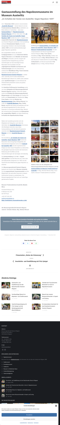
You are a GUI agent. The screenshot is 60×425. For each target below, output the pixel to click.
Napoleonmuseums (22, 40)
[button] (56, 406)
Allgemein (12, 235)
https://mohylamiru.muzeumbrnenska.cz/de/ (14, 200)
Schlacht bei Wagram (35, 235)
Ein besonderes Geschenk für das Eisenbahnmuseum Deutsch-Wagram (50, 306)
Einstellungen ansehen (29, 419)
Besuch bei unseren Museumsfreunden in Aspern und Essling (50, 296)
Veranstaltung (43, 235)
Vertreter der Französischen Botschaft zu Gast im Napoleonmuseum (49, 284)
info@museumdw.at (6, 347)
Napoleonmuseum (26, 235)
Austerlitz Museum (17, 133)
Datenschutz (30, 422)
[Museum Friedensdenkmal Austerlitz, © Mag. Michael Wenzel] (35, 123)
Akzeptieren (29, 414)
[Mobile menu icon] (56, 2)
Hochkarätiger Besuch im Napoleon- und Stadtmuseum (20, 295)
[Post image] (6, 285)
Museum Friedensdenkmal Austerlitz (41, 49)
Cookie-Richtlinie (23, 422)
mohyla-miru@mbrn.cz (8, 198)
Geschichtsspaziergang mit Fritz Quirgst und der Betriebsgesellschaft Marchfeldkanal (19, 307)
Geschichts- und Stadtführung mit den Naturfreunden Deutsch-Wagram (18, 285)
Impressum (36, 422)
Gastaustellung (18, 235)
